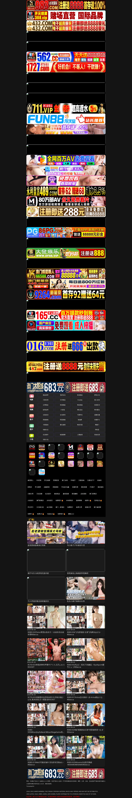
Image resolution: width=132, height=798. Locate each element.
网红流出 (80, 410)
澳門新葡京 (40, 500)
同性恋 (97, 430)
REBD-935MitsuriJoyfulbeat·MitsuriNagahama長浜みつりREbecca (46, 732)
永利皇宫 (50, 500)
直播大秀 (88, 507)
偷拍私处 (57, 494)
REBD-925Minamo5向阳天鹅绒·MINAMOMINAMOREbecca (79, 763)
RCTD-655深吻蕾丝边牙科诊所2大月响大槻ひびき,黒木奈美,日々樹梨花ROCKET (46, 698)
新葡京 (30, 487)
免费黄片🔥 (61, 514)
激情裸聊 (79, 500)
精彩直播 (84, 487)
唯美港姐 (80, 405)
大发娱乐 (31, 500)
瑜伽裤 (80, 420)
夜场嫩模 (75, 494)
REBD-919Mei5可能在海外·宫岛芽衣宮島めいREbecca (46, 763)
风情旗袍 (45, 420)
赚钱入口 (71, 514)
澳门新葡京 (93, 494)
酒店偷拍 (101, 487)
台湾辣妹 (45, 405)
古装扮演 (45, 415)
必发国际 (84, 494)
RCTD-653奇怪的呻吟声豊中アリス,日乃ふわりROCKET (46, 666)
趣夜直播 (66, 494)
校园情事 (62, 435)
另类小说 (45, 439)
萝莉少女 (97, 395)
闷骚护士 (97, 420)
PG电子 (73, 480)
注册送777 (90, 480)
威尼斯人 (31, 480)
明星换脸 (62, 420)
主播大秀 (31, 494)
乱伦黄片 (48, 494)
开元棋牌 (47, 480)
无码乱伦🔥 (98, 500)
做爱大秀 (79, 507)
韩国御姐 (62, 405)
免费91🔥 (31, 514)
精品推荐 (45, 395)
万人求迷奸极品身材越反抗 (38, 601)
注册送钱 (81, 480)
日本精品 (62, 400)
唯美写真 (80, 425)
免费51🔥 (88, 500)
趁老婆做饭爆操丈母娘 (36, 545)
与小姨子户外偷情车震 (76, 545)
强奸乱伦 (62, 395)
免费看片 (70, 507)
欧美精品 (80, 395)
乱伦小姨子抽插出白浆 (76, 601)
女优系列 (62, 415)
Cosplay (79, 400)
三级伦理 (45, 400)
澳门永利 (65, 480)
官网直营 (56, 480)
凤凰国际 (56, 487)
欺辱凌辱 (45, 410)
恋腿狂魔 (97, 415)
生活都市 (45, 435)
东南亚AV (97, 405)
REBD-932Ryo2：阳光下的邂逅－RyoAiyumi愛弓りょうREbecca (85, 666)
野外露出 (97, 410)
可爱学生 (80, 415)
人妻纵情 (80, 435)
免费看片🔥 (59, 500)
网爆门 (97, 425)
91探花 (63, 410)
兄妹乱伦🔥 (51, 514)
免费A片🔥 (40, 514)
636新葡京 (69, 500)
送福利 (99, 480)
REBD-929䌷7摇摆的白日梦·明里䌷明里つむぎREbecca (85, 731)
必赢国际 (47, 487)
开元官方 (31, 507)
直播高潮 (75, 487)
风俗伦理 (97, 435)
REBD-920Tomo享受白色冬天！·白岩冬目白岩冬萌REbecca (46, 633)
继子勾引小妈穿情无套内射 (38, 573)
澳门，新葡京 (60, 507)
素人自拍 (97, 400)
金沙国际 (50, 507)
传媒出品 (45, 430)
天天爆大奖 (40, 507)
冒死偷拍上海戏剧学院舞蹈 (77, 573)
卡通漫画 (45, 425)
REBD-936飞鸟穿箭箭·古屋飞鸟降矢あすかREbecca (84, 633)
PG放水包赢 (65, 487)
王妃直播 (39, 494)
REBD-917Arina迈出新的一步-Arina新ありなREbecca (85, 698)
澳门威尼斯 (97, 507)
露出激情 (62, 425)
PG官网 (39, 480)
